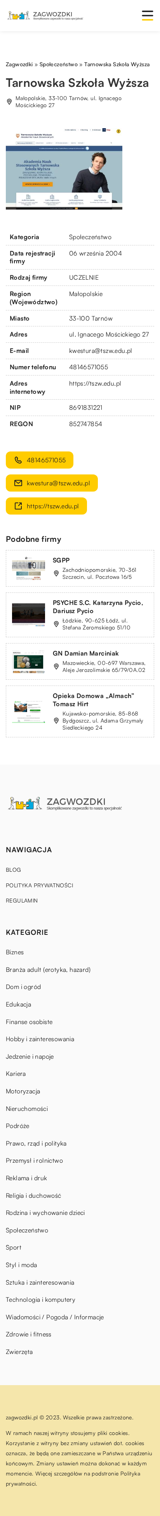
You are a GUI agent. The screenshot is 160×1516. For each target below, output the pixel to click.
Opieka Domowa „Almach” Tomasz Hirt (94, 700)
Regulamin (22, 900)
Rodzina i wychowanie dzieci (45, 1212)
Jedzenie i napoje (30, 1056)
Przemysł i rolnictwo (34, 1160)
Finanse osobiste (29, 1022)
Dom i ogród (23, 987)
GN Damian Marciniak (86, 653)
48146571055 (88, 367)
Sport (13, 1247)
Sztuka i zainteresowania (40, 1282)
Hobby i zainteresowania (40, 1039)
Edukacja (18, 1004)
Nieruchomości (27, 1108)
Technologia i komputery (40, 1299)
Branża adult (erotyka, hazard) (48, 969)
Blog (13, 869)
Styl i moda (21, 1265)
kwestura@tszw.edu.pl (100, 350)
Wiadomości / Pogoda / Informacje (55, 1317)
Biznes (15, 952)
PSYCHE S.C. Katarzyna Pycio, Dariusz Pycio (98, 607)
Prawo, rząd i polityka (36, 1143)
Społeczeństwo (90, 237)
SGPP (61, 560)
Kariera (16, 1073)
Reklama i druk (26, 1178)
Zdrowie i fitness (29, 1334)
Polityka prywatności (39, 885)
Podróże (18, 1126)
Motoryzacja (23, 1091)
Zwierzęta (19, 1352)
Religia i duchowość (33, 1195)
